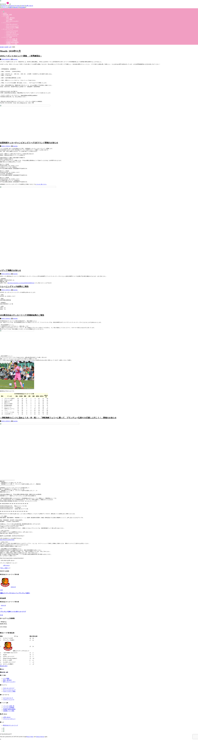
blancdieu (15, 59)
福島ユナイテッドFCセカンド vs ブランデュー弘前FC (15, 593)
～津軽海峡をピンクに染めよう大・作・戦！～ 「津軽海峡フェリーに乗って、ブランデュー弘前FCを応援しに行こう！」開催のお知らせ (58, 418)
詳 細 (1, 615)
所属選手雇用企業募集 (12, 42)
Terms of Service (40, 736)
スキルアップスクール (12, 34)
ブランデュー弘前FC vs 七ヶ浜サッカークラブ (13, 611)
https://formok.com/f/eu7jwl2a (7, 539)
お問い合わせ (6, 565)
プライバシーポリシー (9, 719)
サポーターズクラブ (11, 24)
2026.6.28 (3, 605)
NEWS (5, 13)
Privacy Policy (30, 736)
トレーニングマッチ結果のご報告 (14, 286)
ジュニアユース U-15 (12, 30)
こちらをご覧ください (41, 184)
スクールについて (11, 32)
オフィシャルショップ (12, 26)
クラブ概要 (9, 19)
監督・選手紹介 (10, 17)
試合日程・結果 (7, 14)
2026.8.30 (13, 587)
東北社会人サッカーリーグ (10, 725)
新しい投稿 (4, 568)
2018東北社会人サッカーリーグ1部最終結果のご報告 (22, 315)
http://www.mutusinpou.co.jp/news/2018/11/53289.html (21, 283)
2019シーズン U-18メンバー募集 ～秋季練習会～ (21, 56)
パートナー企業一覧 (11, 39)
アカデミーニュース (11, 35)
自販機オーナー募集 (11, 43)
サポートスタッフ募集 (12, 27)
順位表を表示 (3, 666)
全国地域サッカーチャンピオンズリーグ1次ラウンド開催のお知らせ (29, 143)
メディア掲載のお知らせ (10, 270)
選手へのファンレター (12, 21)
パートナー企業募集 (11, 40)
